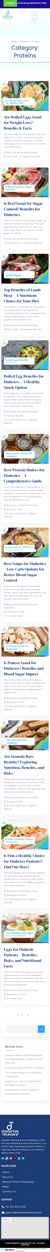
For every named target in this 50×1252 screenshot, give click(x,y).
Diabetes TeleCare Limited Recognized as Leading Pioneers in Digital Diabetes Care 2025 (23, 1059)
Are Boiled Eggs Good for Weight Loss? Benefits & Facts (23, 122)
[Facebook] (2, 1158)
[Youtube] (10, 1158)
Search (41, 1029)
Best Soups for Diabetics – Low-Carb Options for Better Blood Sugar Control (25, 572)
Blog (9, 153)
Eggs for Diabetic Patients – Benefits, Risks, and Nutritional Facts (23, 958)
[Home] (25, 1172)
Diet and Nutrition (20, 153)
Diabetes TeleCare (31, 157)
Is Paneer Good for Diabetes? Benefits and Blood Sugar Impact (24, 668)
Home (14, 42)
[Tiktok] (18, 1158)
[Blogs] (25, 1187)
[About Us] (25, 1177)
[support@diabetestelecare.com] (25, 1213)
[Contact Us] (25, 1192)
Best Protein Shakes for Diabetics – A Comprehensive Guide (24, 475)
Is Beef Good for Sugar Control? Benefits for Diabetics (23, 209)
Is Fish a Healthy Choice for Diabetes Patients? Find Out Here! (24, 861)
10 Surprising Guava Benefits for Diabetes (24, 1068)
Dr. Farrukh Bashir (15, 616)
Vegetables (9, 608)
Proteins (34, 153)
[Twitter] (6, 1158)
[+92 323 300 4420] (25, 1207)
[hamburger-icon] (34, 15)
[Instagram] (14, 1158)
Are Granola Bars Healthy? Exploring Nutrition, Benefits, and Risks (24, 765)
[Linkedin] (23, 1158)
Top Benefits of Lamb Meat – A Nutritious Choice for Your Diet (22, 295)
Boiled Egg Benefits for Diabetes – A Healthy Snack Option (24, 381)
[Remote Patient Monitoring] (25, 1182)
